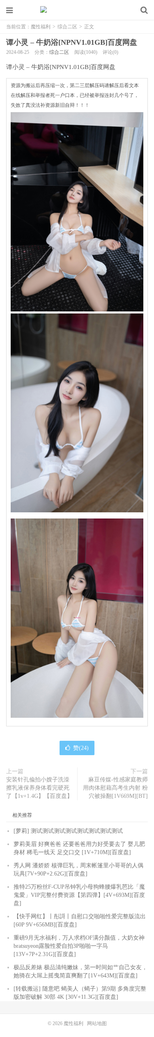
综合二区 (67, 27)
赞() (81, 748)
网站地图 (97, 1023)
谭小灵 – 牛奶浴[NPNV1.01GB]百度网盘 (71, 42)
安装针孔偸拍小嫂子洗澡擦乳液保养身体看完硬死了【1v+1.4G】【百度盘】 (39, 788)
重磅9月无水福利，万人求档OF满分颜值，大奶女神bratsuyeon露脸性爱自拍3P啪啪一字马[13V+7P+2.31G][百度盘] (79, 946)
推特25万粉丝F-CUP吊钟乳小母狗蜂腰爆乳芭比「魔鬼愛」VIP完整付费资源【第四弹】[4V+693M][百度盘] (79, 895)
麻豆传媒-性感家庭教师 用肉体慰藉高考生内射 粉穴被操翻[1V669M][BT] (115, 788)
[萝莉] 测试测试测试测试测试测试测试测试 (68, 831)
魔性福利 (77, 10)
